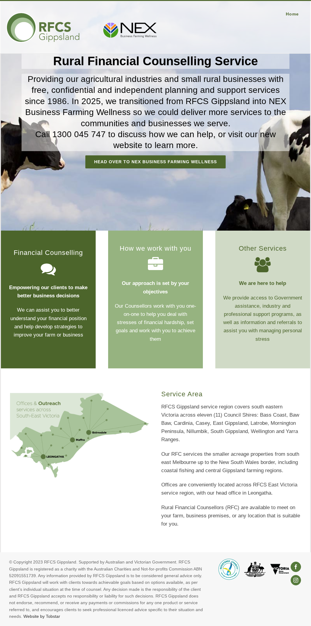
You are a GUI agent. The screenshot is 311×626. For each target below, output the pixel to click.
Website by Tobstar (41, 616)
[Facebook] (296, 567)
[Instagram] (296, 580)
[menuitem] (295, 14)
